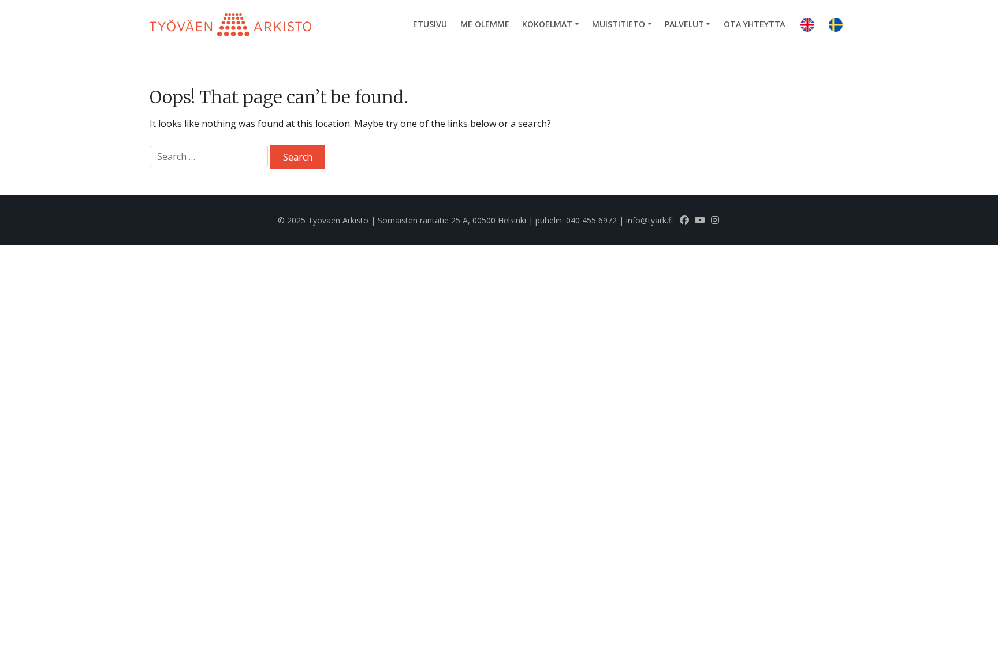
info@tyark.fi (649, 220)
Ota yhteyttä (754, 23)
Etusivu (430, 23)
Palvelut (684, 23)
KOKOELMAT (547, 23)
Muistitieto (618, 23)
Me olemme (484, 23)
